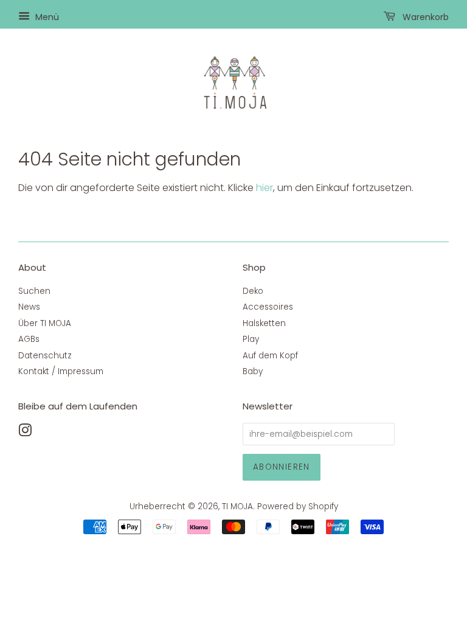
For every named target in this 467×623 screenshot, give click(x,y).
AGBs (29, 339)
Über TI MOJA (44, 323)
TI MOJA (237, 506)
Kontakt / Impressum (60, 371)
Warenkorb (424, 17)
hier (264, 188)
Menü (46, 17)
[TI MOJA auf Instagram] (25, 433)
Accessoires (268, 307)
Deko (253, 291)
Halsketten (264, 323)
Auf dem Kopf (270, 355)
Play (251, 339)
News (29, 307)
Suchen (34, 291)
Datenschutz (45, 355)
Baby (253, 371)
